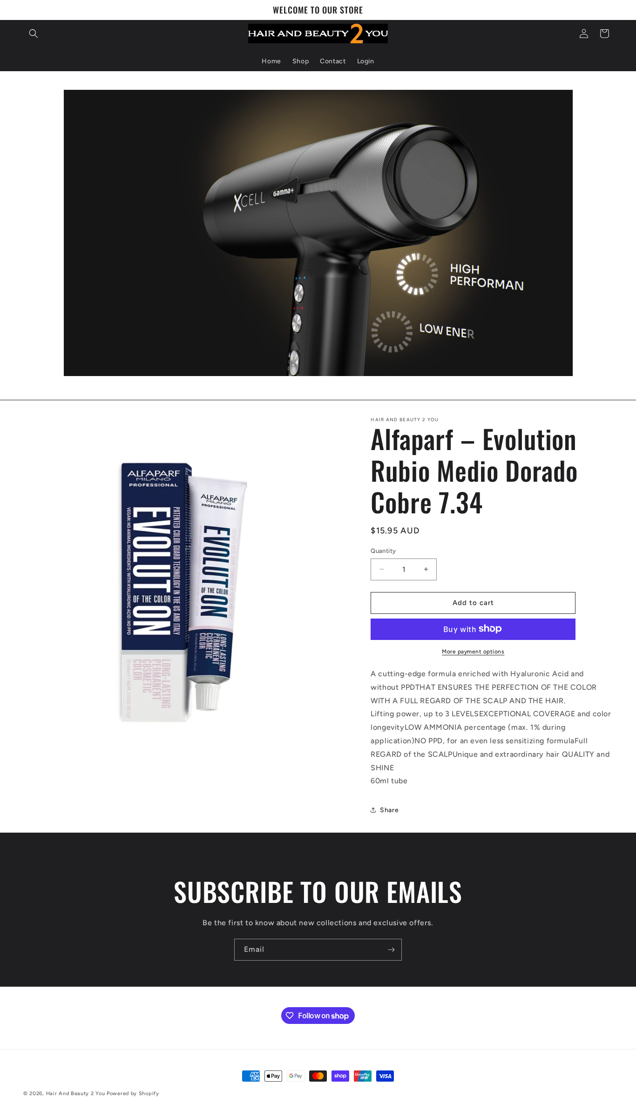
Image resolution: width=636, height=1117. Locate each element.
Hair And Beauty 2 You (75, 1093)
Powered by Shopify (133, 1093)
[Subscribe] (391, 950)
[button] (33, 33)
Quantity (383, 550)
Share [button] (389, 810)
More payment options (473, 651)
